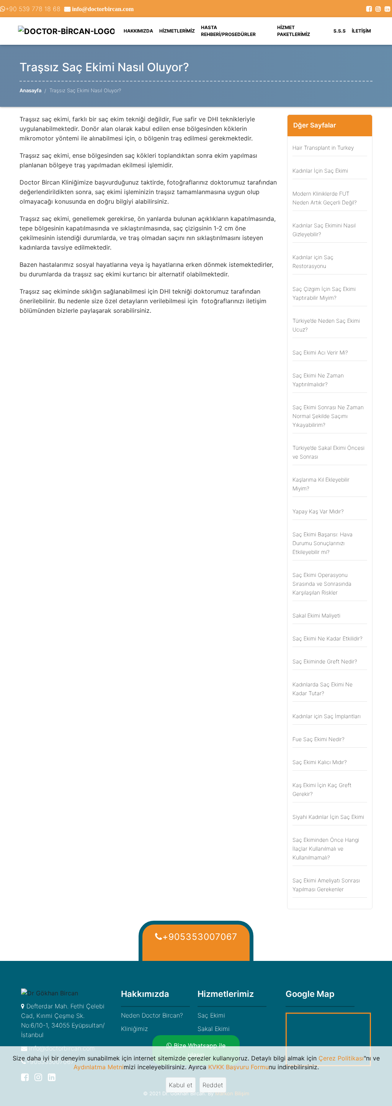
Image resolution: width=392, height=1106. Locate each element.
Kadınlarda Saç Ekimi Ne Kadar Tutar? (322, 688)
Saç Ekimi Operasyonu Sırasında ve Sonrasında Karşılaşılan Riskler (321, 584)
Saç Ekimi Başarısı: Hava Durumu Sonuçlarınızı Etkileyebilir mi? (322, 543)
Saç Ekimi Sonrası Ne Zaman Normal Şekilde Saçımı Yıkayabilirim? (328, 416)
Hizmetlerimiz (177, 31)
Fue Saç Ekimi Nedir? (318, 739)
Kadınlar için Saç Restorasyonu (312, 261)
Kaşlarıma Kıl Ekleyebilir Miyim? (321, 484)
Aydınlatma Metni (99, 1067)
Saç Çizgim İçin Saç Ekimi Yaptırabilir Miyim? (324, 293)
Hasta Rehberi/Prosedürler (228, 31)
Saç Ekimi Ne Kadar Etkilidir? (327, 638)
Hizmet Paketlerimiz (293, 31)
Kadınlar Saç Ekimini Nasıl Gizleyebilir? (324, 229)
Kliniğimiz (134, 1028)
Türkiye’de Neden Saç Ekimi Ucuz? (326, 325)
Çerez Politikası (341, 1058)
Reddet (213, 1085)
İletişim (361, 31)
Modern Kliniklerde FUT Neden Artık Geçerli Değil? (324, 198)
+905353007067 (199, 936)
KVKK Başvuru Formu (238, 1067)
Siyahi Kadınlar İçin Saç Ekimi (328, 817)
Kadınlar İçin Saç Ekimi (320, 170)
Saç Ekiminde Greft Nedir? (324, 661)
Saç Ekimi (211, 1015)
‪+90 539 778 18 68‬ (32, 9)
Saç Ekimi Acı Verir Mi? (320, 352)
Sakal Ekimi (214, 1028)
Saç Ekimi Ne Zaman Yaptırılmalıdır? (318, 379)
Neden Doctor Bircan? (152, 1015)
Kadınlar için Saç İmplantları (326, 716)
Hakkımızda (140, 31)
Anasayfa (30, 90)
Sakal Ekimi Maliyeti (316, 615)
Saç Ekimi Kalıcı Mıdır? (319, 762)
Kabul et (181, 1085)
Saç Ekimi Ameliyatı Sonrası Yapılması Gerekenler (326, 884)
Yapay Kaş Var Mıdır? (318, 511)
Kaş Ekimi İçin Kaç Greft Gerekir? (321, 789)
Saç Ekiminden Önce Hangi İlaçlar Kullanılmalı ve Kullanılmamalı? (325, 848)
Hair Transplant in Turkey (323, 147)
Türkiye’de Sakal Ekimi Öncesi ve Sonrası (328, 452)
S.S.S (339, 31)
